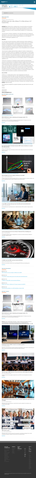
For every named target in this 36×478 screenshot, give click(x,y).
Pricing (20, 5)
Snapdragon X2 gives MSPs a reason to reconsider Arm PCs (13, 344)
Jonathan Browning (9, 261)
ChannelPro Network (11, 19)
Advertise (19, 450)
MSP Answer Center (15, 173)
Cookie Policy (30, 462)
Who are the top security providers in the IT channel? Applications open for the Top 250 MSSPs (18, 400)
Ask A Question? (6, 461)
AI (8, 5)
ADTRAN (3, 82)
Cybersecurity (16, 5)
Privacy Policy (30, 460)
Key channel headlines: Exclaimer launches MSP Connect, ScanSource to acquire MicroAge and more (17, 146)
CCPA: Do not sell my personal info (30, 467)
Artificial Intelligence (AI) (6, 115)
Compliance (11, 5)
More (22, 5)
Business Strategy (4, 173)
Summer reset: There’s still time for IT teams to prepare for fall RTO (13, 284)
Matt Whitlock (8, 118)
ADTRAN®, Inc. (4, 26)
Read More (3, 122)
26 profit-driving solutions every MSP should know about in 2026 (13, 288)
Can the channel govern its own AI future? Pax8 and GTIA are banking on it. (16, 231)
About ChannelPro (7, 449)
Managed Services (10, 173)
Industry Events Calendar (13, 452)
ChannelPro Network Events (13, 449)
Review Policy (30, 456)
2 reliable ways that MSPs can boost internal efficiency (12, 260)
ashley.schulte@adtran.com (6, 92)
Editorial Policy (30, 464)
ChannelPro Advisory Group (6, 456)
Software (11, 115)
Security (28, 229)
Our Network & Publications (6, 454)
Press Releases (5, 16)
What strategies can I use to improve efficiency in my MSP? (13, 175)
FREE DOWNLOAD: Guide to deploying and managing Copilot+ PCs (14, 117)
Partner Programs (23, 229)
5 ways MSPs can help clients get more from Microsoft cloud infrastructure (16, 203)
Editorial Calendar (7, 452)
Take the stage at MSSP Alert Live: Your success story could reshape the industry (17, 372)
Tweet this (4, 39)
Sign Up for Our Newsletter (6, 458)
